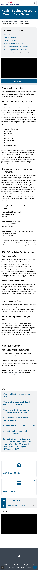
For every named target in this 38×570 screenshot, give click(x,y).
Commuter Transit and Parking (13, 44)
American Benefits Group (9, 21)
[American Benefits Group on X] (19, 555)
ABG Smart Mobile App (14, 373)
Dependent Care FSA (10, 40)
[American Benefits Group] (10, 3)
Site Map (29, 567)
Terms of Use (20, 567)
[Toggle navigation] (35, 3)
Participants (24, 21)
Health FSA (6, 34)
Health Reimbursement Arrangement (15, 47)
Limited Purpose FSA (10, 37)
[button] (35, 567)
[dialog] (2, 567)
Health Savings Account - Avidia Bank (15, 50)
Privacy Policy (10, 567)
